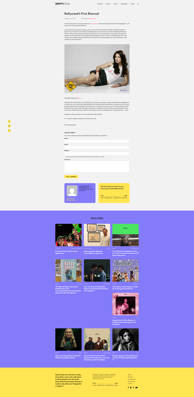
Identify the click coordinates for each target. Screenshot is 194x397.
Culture (108, 3)
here (79, 98)
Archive (130, 377)
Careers (130, 383)
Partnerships (132, 379)
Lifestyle (100, 3)
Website (66, 150)
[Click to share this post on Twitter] (9, 125)
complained (93, 23)
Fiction (115, 3)
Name (66, 138)
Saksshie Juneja (91, 18)
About (133, 3)
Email (66, 144)
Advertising (131, 381)
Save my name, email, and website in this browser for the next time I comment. (85, 156)
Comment (67, 159)
